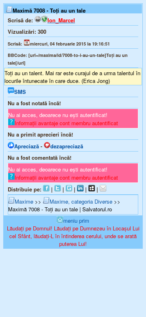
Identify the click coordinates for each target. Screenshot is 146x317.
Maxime (24, 201)
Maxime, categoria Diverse (80, 201)
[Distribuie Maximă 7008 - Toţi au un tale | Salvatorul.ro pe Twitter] (57, 189)
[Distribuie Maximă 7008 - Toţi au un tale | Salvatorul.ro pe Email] (103, 189)
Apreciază (26, 146)
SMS (20, 92)
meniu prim (76, 220)
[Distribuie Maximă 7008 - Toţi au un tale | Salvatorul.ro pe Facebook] (46, 189)
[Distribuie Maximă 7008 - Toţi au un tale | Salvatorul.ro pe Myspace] (91, 189)
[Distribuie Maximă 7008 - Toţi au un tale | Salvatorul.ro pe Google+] (69, 189)
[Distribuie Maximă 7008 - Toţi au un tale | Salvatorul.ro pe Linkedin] (80, 189)
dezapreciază (66, 146)
